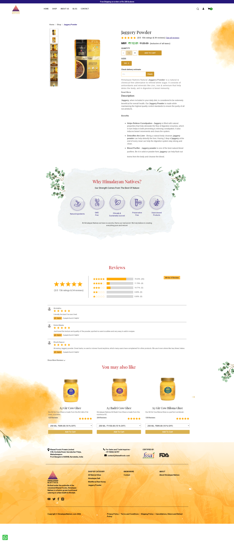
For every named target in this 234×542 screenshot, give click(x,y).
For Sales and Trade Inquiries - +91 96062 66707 (118, 451)
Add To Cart (150, 53)
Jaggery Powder (95, 485)
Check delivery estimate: (131, 69)
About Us (65, 9)
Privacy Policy (113, 514)
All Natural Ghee (94, 475)
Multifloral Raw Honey (97, 482)
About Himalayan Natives (169, 475)
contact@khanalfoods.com (119, 456)
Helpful (58, 318)
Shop (54, 9)
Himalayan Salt (94, 478)
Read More (126, 92)
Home (46, 9)
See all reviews (172, 38)
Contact (85, 9)
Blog (75, 9)
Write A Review (172, 277)
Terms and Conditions (130, 514)
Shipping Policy (147, 514)
